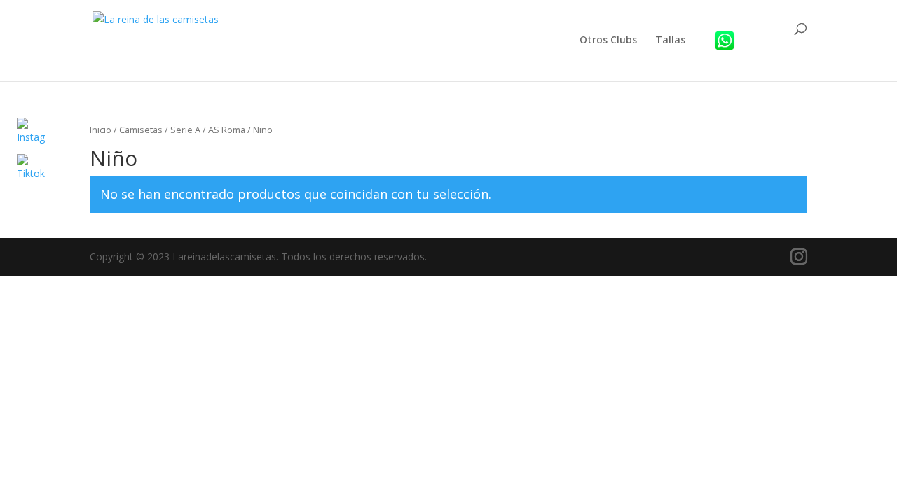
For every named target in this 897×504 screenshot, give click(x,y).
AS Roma (226, 129)
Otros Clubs (608, 40)
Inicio (100, 129)
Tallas (670, 40)
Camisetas (141, 129)
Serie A (185, 129)
